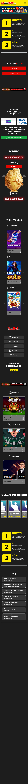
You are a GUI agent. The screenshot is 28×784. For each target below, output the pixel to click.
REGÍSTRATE (14, 73)
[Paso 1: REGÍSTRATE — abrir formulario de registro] (14, 23)
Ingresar (14, 166)
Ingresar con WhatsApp (15, 138)
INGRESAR (14, 68)
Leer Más (14, 163)
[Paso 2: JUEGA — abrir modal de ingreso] (14, 34)
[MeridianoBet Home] (8, 3)
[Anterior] (3, 176)
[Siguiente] (24, 176)
